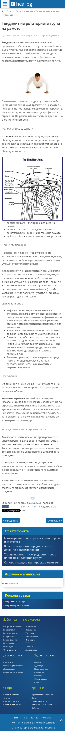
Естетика (38, 675)
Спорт (9, 11)
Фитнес (6, 698)
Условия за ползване (42, 727)
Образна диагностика (13, 665)
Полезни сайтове (44, 722)
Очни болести (9, 650)
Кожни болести (10, 640)
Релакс (37, 682)
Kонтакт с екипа (21, 722)
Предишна (11, 520)
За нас (34, 717)
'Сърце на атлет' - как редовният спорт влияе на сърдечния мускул (31, 556)
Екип (16, 717)
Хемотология (31, 650)
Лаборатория (9, 669)
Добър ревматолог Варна (14, 601)
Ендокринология (10, 633)
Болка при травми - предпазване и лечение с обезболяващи (28, 548)
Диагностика (12, 655)
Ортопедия (8, 646)
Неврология (8, 643)
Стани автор (19, 727)
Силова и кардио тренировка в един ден (32, 562)
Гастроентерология (12, 626)
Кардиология (9, 636)
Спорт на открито (11, 701)
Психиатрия (31, 626)
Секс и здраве (40, 679)
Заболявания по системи (21, 619)
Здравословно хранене (42, 694)
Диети (34, 698)
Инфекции (30, 640)
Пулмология (31, 630)
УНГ (27, 643)
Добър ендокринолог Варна (16, 605)
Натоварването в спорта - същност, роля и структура (32, 540)
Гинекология (9, 630)
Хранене (38, 688)
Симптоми (8, 662)
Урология (30, 633)
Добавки (35, 708)
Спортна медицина (24, 11)
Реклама (47, 717)
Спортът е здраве (11, 694)
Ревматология (32, 636)
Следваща (54, 520)
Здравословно (44, 655)
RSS (25, 717)
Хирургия (30, 646)
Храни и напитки (39, 701)
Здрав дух (38, 665)
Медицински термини (13, 672)
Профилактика (41, 669)
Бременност (40, 672)
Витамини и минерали (42, 704)
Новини (37, 662)
